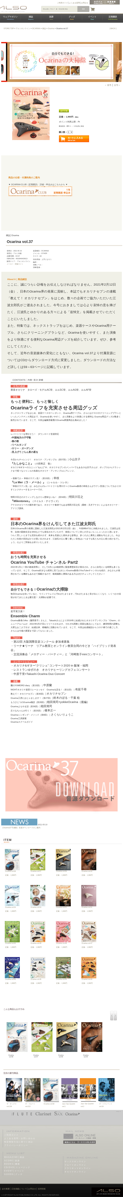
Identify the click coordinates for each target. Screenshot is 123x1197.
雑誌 (30, 17)
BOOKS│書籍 (12, 1164)
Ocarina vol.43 (87, 979)
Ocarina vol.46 (10, 979)
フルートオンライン (75, 1165)
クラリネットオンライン (77, 1168)
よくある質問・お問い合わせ (19, 1138)
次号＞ (117, 85)
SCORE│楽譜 (12, 1160)
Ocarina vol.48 (61, 943)
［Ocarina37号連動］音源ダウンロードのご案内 (20, 828)
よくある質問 (74, 3)
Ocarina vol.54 (10, 907)
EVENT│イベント (14, 1171)
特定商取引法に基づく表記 (18, 1142)
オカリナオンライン (75, 1172)
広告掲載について (19, 1189)
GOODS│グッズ (13, 1174)
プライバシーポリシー (16, 1145)
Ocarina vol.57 (36, 871)
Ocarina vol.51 (87, 907)
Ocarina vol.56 (61, 871)
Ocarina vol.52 (61, 907)
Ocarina (51, 28)
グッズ (72, 17)
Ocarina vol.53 (36, 907)
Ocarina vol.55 (87, 871)
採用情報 (42, 1189)
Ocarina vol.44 (61, 979)
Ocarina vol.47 (87, 943)
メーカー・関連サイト (15, 264)
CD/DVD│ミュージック (17, 1167)
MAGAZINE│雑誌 (14, 1157)
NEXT (119, 62)
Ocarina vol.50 (10, 943)
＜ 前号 (108, 85)
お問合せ (84, 3)
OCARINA (36, 28)
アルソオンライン (23, 28)
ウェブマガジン (10, 17)
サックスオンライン (75, 1161)
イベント (92, 17)
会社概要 (6, 1189)
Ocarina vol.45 (36, 979)
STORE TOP (9, 28)
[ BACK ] (113, 28)
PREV (4, 62)
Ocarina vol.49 (36, 943)
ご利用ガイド (62, 3)
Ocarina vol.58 (10, 871)
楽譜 (51, 17)
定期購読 (112, 17)
